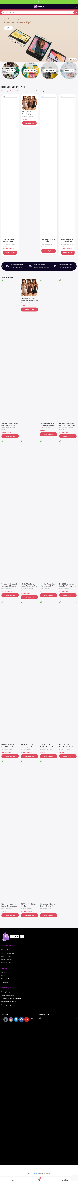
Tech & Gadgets (46, 244)
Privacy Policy (5, 992)
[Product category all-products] (11, 70)
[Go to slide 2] (71, 59)
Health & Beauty (6, 588)
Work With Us (5, 979)
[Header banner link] (39, 2)
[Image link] (13, 937)
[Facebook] (21, 1019)
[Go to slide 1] (70, 59)
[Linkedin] (16, 1019)
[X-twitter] (31, 1019)
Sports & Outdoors (46, 749)
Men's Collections (6, 950)
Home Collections (7, 959)
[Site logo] (39, 6)
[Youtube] (26, 1019)
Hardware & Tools (7, 963)
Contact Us (4, 982)
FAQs (3, 976)
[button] (2, 266)
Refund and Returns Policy (9, 1001)
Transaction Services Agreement (11, 998)
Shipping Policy (6, 1005)
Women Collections (7, 953)
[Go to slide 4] (75, 59)
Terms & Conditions (7, 995)
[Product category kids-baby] (69, 70)
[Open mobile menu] (2, 7)
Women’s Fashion (27, 116)
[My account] (76, 7)
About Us (4, 972)
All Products (6, 244)
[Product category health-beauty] (30, 70)
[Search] (74, 12)
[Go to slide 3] (73, 59)
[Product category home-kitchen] (49, 70)
